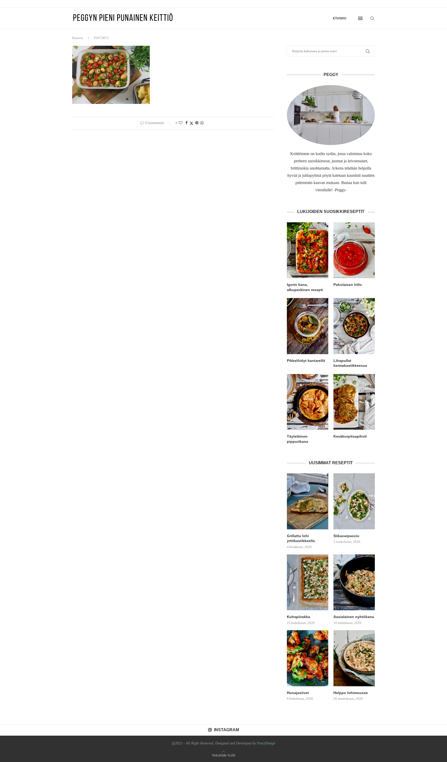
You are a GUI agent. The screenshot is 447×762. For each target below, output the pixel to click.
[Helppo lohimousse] (354, 658)
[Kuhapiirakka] (307, 582)
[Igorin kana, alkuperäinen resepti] (307, 250)
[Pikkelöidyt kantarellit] (307, 326)
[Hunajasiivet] (307, 658)
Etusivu (339, 18)
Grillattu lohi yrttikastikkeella (301, 538)
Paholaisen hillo (347, 285)
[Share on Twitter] (191, 123)
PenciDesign (266, 743)
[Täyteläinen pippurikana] (307, 402)
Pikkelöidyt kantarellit (306, 361)
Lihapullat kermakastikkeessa (350, 363)
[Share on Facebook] (186, 123)
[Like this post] (180, 123)
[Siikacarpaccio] (354, 501)
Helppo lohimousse (350, 693)
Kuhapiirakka (298, 617)
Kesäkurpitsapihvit (350, 436)
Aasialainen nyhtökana (353, 617)
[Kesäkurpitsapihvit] (354, 402)
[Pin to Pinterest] (196, 123)
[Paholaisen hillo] (354, 250)
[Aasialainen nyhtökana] (354, 582)
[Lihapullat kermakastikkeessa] (354, 326)
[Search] (372, 18)
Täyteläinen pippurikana (297, 439)
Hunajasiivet (298, 693)
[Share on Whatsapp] (202, 123)
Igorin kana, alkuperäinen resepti (305, 287)
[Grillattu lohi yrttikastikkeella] (307, 501)
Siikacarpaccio (346, 536)
